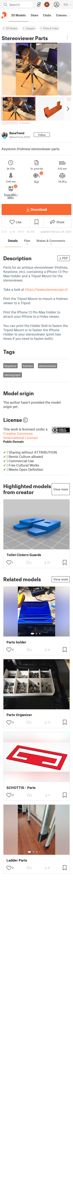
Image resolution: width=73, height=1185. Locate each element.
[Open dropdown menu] (67, 37)
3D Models (11, 28)
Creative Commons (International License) (20, 437)
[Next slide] (67, 109)
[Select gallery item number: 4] (40, 852)
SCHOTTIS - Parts (21, 788)
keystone (10, 366)
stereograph (12, 375)
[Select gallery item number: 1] (32, 633)
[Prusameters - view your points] (46, 4)
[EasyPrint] (39, 4)
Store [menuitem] (34, 15)
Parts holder (16, 642)
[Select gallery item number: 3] (40, 633)
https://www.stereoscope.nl (46, 289)
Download (39, 209)
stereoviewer (47, 366)
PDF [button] (65, 258)
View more (60, 489)
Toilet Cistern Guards (23, 555)
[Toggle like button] (8, 562)
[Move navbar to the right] (69, 15)
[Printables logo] (4, 15)
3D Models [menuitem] (18, 15)
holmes (28, 366)
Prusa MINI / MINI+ (11, 196)
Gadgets (30, 28)
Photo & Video (50, 28)
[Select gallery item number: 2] (36, 633)
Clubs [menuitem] (47, 15)
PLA (36, 181)
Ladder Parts (16, 860)
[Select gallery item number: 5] (43, 852)
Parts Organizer (19, 715)
